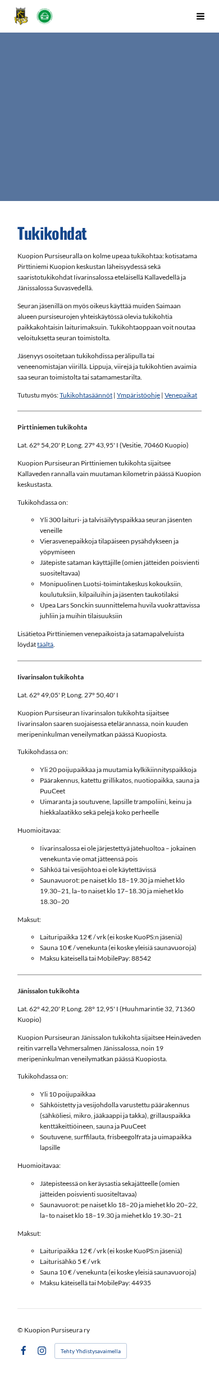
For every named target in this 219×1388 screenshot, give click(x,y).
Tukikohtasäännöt (86, 395)
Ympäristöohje (138, 395)
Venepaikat (181, 395)
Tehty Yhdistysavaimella (91, 1351)
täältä (45, 644)
